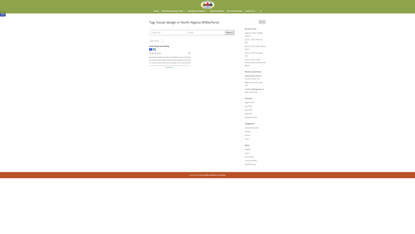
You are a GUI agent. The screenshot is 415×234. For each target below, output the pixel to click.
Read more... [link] (170, 67)
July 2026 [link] (248, 106)
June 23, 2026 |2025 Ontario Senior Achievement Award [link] (255, 62)
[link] (3, 13)
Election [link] (248, 131)
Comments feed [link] (251, 160)
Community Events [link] (252, 128)
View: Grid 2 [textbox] (154, 41)
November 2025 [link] (251, 117)
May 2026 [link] (248, 114)
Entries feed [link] (249, 157)
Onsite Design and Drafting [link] (159, 46)
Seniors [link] (247, 135)
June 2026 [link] (248, 110)
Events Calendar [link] (217, 11)
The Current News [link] (234, 11)
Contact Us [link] (250, 11)
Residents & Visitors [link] (196, 11)
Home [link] (156, 11)
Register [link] (248, 149)
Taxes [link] (247, 139)
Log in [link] (247, 153)
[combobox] (156, 41)
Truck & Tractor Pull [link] (252, 79)
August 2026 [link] (249, 102)
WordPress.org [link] (250, 164)
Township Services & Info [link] (172, 11)
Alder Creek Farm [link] (251, 92)
